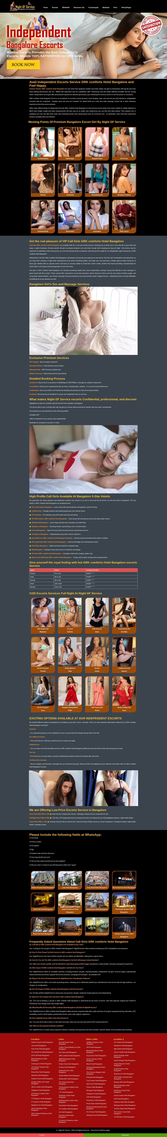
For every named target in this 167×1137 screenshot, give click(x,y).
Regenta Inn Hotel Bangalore (124, 1074)
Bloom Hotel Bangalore (94, 1064)
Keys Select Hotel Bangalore (96, 1055)
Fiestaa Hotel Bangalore (67, 1067)
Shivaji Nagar (126, 7)
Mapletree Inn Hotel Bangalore (41, 1105)
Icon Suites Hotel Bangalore (68, 1109)
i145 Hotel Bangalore (93, 1097)
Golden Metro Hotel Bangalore (69, 1075)
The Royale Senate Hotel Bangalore (40, 1068)
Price (115, 7)
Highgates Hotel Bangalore (40, 1090)
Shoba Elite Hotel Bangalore (68, 1079)
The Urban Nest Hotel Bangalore (66, 1083)
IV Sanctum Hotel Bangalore (41, 1102)
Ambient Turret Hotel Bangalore (42, 1078)
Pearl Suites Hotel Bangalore (96, 1103)
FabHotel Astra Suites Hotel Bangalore (68, 1101)
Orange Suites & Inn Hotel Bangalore (40, 1083)
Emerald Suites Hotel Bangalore (66, 1043)
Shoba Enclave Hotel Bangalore (66, 1071)
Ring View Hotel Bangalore (40, 1072)
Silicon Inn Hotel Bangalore (95, 1084)
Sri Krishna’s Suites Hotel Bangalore (40, 1094)
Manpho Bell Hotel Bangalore (124, 1082)
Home (45, 7)
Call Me (41, 1135)
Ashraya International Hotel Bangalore (95, 1068)
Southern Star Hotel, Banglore (124, 1102)
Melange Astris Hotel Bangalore (125, 1105)
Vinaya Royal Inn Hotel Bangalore (122, 1064)
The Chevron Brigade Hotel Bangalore (95, 1073)
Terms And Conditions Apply (100, 1130)
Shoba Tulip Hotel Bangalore (69, 1064)
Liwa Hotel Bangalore (38, 1045)
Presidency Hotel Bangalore (96, 1100)
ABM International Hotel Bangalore (67, 1059)
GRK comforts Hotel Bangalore (69, 1055)
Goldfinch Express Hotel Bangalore (94, 1043)
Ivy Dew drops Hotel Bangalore (124, 1108)
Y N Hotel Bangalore (66, 1092)
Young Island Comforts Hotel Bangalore (68, 1088)
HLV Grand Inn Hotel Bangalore (42, 1052)
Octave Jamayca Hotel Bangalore (94, 1059)
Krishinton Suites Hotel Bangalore (67, 1096)
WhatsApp (125, 1135)
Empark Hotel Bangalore (94, 1077)
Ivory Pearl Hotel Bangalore (40, 1049)
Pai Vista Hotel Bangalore (68, 1052)
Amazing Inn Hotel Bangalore (41, 1064)
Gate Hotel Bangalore (121, 1099)
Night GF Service (64, 1130)
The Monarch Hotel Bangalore (124, 1117)
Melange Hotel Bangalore (95, 1090)
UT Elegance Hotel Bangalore (41, 1098)
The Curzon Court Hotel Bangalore (122, 1112)
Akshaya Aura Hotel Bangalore (97, 1115)
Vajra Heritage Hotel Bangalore (124, 1060)
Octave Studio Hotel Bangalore (124, 1052)
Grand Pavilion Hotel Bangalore (121, 1069)
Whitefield (65, 7)
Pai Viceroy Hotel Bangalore (96, 1112)
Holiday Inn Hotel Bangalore (96, 1094)
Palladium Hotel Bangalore (123, 1045)
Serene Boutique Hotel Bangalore (39, 1109)
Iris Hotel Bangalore (65, 1112)
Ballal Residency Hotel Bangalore (39, 1059)
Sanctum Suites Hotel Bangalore (66, 1116)
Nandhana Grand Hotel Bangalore (122, 1091)
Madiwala (106, 7)
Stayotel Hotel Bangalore (40, 1075)
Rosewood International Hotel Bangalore (96, 1107)
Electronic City (79, 7)
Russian (55, 7)
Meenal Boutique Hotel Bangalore (122, 1086)
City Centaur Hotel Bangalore (96, 1080)
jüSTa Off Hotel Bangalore (40, 1055)
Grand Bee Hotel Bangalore (68, 1105)
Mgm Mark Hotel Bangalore (123, 1049)
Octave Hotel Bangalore (94, 1087)
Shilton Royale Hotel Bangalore (42, 1042)
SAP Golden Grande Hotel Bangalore (123, 1078)
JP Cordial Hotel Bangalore (123, 1042)
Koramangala (93, 7)
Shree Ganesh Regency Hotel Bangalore (41, 1114)
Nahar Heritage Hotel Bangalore (121, 1056)
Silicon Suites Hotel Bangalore (41, 1087)
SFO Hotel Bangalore (93, 1047)
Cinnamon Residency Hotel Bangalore (68, 1121)
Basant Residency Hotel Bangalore (94, 1051)
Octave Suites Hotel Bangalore (124, 1095)
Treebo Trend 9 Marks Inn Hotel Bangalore (69, 1048)
